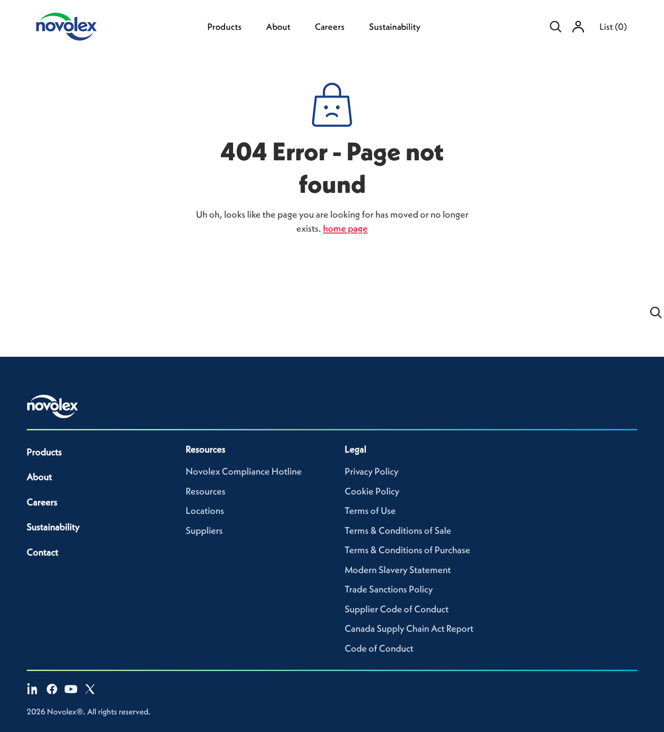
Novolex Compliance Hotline (244, 471)
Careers (330, 27)
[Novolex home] (53, 406)
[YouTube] (71, 689)
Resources (205, 491)
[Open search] (555, 27)
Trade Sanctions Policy (389, 589)
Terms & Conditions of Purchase (407, 550)
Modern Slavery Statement (398, 570)
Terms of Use (370, 510)
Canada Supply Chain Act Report (409, 628)
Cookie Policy (372, 491)
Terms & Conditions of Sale (398, 530)
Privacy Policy (371, 471)
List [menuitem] (613, 27)
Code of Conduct (379, 648)
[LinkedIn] (33, 689)
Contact (42, 552)
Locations (205, 510)
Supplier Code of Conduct (397, 609)
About (278, 27)
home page (345, 228)
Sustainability (395, 27)
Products (224, 27)
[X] (90, 689)
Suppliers (204, 530)
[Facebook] (52, 689)
